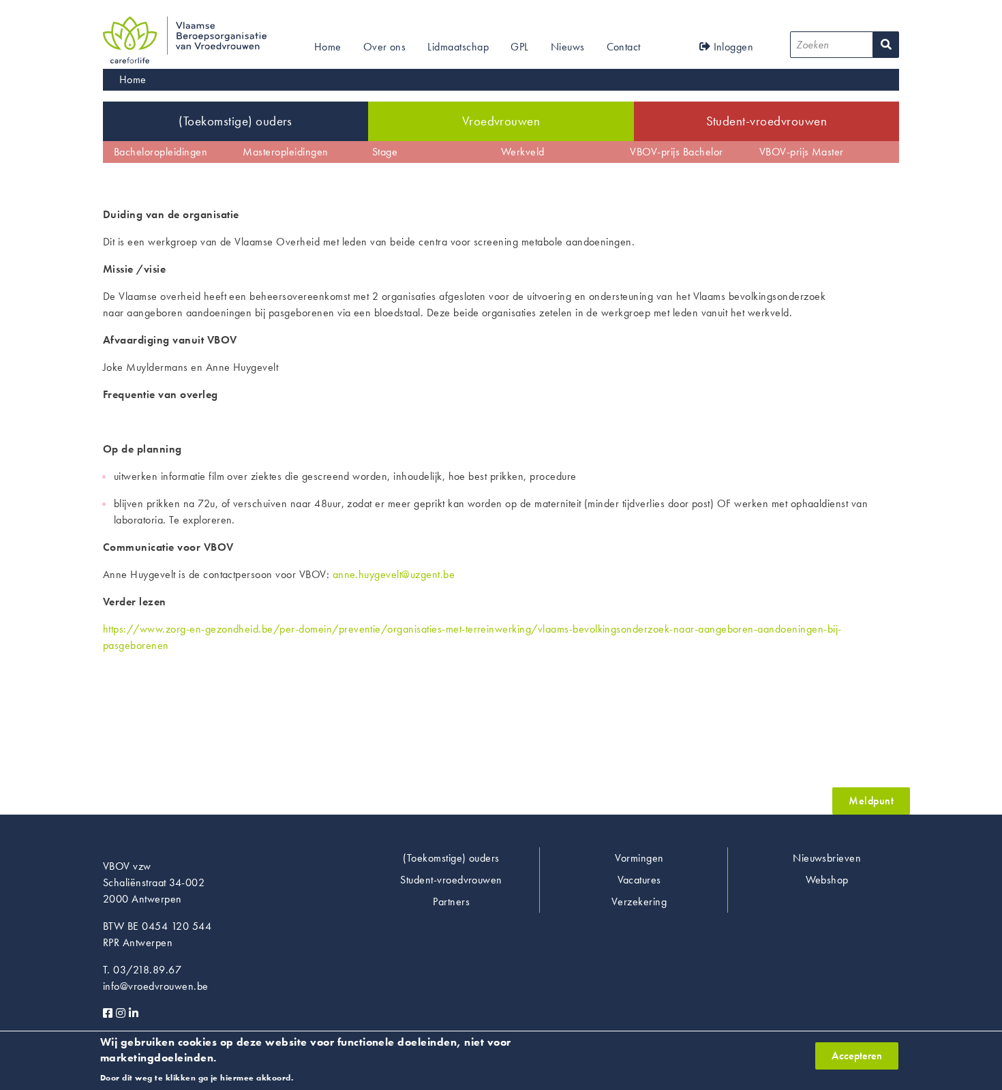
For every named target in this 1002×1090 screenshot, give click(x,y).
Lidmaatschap (458, 47)
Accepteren (857, 1055)
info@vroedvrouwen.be (156, 986)
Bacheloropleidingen (160, 152)
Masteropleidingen (285, 152)
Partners (451, 901)
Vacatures (639, 880)
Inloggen (731, 47)
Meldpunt (871, 800)
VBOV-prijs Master (801, 152)
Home (327, 47)
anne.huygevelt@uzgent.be (394, 574)
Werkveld (523, 152)
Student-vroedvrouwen (767, 121)
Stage (384, 152)
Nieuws (568, 47)
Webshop (827, 880)
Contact (624, 47)
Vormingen (639, 858)
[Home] (185, 24)
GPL (519, 47)
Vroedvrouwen (501, 121)
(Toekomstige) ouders (235, 121)
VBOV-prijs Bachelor (676, 152)
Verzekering (639, 901)
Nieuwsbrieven (827, 858)
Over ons (384, 47)
